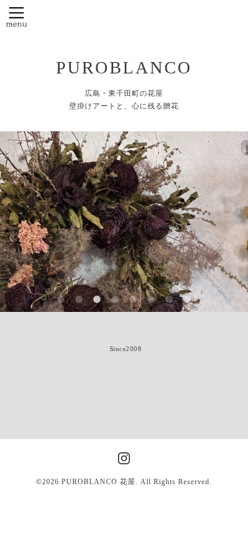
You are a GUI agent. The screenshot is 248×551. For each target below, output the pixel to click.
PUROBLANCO (124, 67)
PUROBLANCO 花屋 (98, 482)
